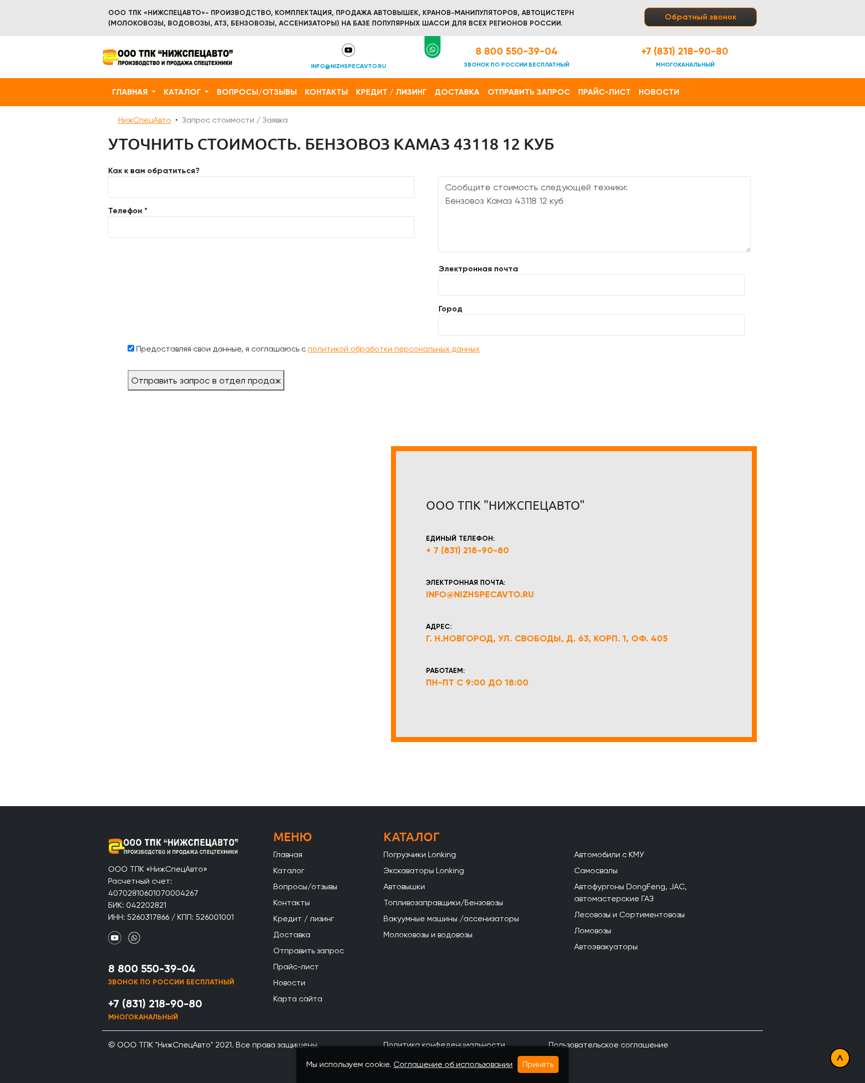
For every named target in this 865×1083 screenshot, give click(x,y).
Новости (659, 92)
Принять (538, 1064)
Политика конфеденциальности (444, 1044)
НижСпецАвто (144, 120)
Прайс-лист (604, 92)
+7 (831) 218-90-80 (684, 51)
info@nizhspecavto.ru (348, 66)
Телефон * (128, 210)
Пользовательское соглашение (608, 1044)
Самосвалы (596, 870)
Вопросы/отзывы (257, 92)
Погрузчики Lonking (419, 854)
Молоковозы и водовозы (428, 934)
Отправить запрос (529, 92)
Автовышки (404, 886)
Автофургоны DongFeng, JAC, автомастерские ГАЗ (630, 892)
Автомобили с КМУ (609, 854)
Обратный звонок (700, 17)
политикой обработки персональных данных (394, 348)
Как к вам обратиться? (154, 170)
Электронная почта (478, 268)
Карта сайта (297, 998)
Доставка (457, 92)
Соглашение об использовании (453, 1064)
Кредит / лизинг (391, 92)
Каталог (183, 92)
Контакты (326, 92)
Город (451, 308)
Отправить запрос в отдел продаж (206, 380)
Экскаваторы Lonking (423, 870)
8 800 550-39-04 (517, 51)
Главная (131, 92)
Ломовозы (592, 930)
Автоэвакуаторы (606, 946)
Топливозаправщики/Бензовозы (443, 902)
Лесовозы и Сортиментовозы (629, 914)
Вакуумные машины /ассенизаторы (451, 918)
